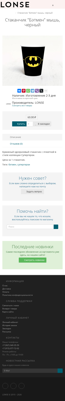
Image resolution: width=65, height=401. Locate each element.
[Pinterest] (24, 91)
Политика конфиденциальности (17, 295)
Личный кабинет (10, 322)
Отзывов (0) (16, 143)
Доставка (6, 288)
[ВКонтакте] (19, 91)
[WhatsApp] (28, 91)
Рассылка (6, 331)
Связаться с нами (10, 305)
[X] (41, 91)
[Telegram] (32, 91)
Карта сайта (8, 311)
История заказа (9, 325)
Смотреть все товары (22, 105)
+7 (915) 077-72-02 (10, 348)
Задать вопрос (34, 191)
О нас (5, 285)
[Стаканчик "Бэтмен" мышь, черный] (32, 61)
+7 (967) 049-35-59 (10, 345)
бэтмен (12, 164)
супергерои (23, 164)
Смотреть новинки (34, 259)
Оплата (5, 292)
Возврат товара (9, 308)
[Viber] (37, 91)
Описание (15, 137)
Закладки (6, 328)
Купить (21, 123)
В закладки (43, 123)
